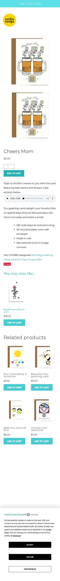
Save (8, 264)
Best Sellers (9, 494)
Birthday (37, 255)
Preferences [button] (16, 536)
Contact (7, 482)
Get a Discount (10, 489)
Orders (6, 507)
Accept (30, 545)
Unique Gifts (34, 259)
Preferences (30, 569)
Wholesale (8, 476)
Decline (30, 557)
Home (5, 465)
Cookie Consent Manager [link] (14, 514)
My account (9, 502)
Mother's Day (18, 259)
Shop (4, 471)
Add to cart (14, 173)
